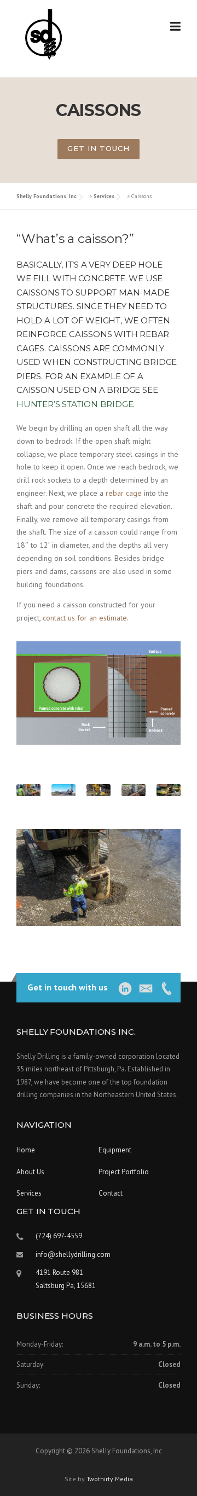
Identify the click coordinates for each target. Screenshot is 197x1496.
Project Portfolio (124, 1171)
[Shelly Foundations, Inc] (42, 34)
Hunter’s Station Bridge (74, 404)
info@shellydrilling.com (73, 1254)
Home (25, 1150)
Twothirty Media (109, 1479)
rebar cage (124, 493)
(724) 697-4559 (59, 1235)
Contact (111, 1193)
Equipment (115, 1150)
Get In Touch (98, 148)
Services (29, 1193)
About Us (30, 1171)
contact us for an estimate (85, 618)
